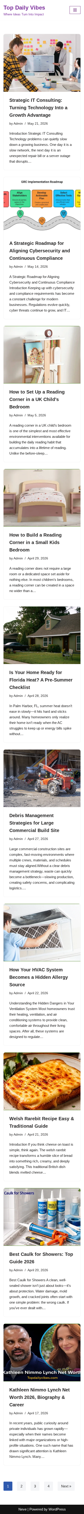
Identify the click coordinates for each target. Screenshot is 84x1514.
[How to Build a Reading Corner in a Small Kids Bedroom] (42, 498)
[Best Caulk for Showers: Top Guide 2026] (42, 1217)
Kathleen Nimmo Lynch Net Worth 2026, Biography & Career (39, 1397)
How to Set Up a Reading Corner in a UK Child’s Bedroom (37, 399)
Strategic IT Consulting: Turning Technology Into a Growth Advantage (38, 108)
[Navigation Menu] (75, 10)
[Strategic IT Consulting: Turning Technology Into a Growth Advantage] (42, 63)
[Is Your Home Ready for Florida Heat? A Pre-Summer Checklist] (42, 635)
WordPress (57, 1509)
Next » (66, 1486)
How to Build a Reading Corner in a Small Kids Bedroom (35, 542)
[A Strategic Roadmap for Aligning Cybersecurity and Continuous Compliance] (42, 206)
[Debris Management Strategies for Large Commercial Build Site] (42, 778)
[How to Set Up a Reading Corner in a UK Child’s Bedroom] (42, 355)
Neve (22, 1509)
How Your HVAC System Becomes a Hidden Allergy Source (38, 977)
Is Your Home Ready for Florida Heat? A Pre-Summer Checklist (41, 680)
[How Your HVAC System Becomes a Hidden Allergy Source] (42, 933)
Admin (18, 123)
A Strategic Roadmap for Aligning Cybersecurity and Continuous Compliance (39, 251)
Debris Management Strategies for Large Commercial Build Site (34, 823)
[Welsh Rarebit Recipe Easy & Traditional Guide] (42, 1081)
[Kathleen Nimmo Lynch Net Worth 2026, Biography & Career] (42, 1352)
